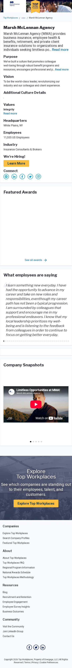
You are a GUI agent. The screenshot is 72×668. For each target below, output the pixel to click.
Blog (5, 592)
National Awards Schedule (16, 572)
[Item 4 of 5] (38, 441)
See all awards (33, 260)
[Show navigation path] (23, 18)
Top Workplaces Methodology (18, 577)
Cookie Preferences (49, 662)
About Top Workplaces (14, 558)
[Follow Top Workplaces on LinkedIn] (42, 647)
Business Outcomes (13, 611)
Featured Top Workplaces (16, 543)
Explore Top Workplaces (36, 503)
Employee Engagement (15, 602)
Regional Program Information (19, 567)
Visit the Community (13, 626)
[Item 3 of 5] (36, 441)
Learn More (16, 163)
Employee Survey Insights (16, 606)
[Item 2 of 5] (33, 441)
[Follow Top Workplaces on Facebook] (29, 647)
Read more (60, 50)
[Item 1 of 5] (30, 441)
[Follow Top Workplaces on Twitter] (36, 647)
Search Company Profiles (16, 538)
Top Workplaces (10, 18)
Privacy (35, 662)
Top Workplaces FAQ (13, 562)
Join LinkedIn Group (13, 631)
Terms (27, 662)
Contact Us (8, 636)
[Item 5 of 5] (41, 441)
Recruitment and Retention (17, 597)
